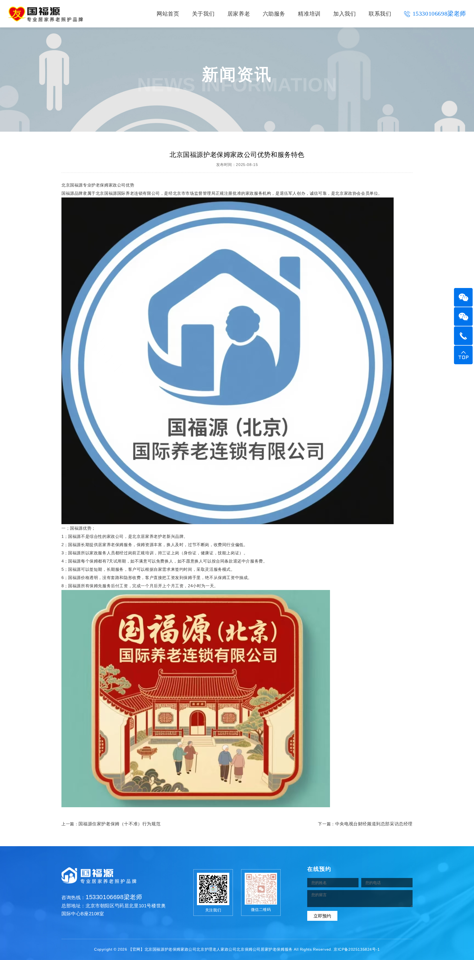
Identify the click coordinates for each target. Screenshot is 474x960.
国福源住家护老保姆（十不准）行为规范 (119, 823)
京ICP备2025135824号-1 (357, 949)
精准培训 (309, 14)
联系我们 (380, 14)
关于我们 (203, 14)
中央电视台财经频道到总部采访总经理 (374, 823)
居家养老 (238, 14)
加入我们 (344, 14)
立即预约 (322, 916)
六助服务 (274, 14)
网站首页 (168, 14)
